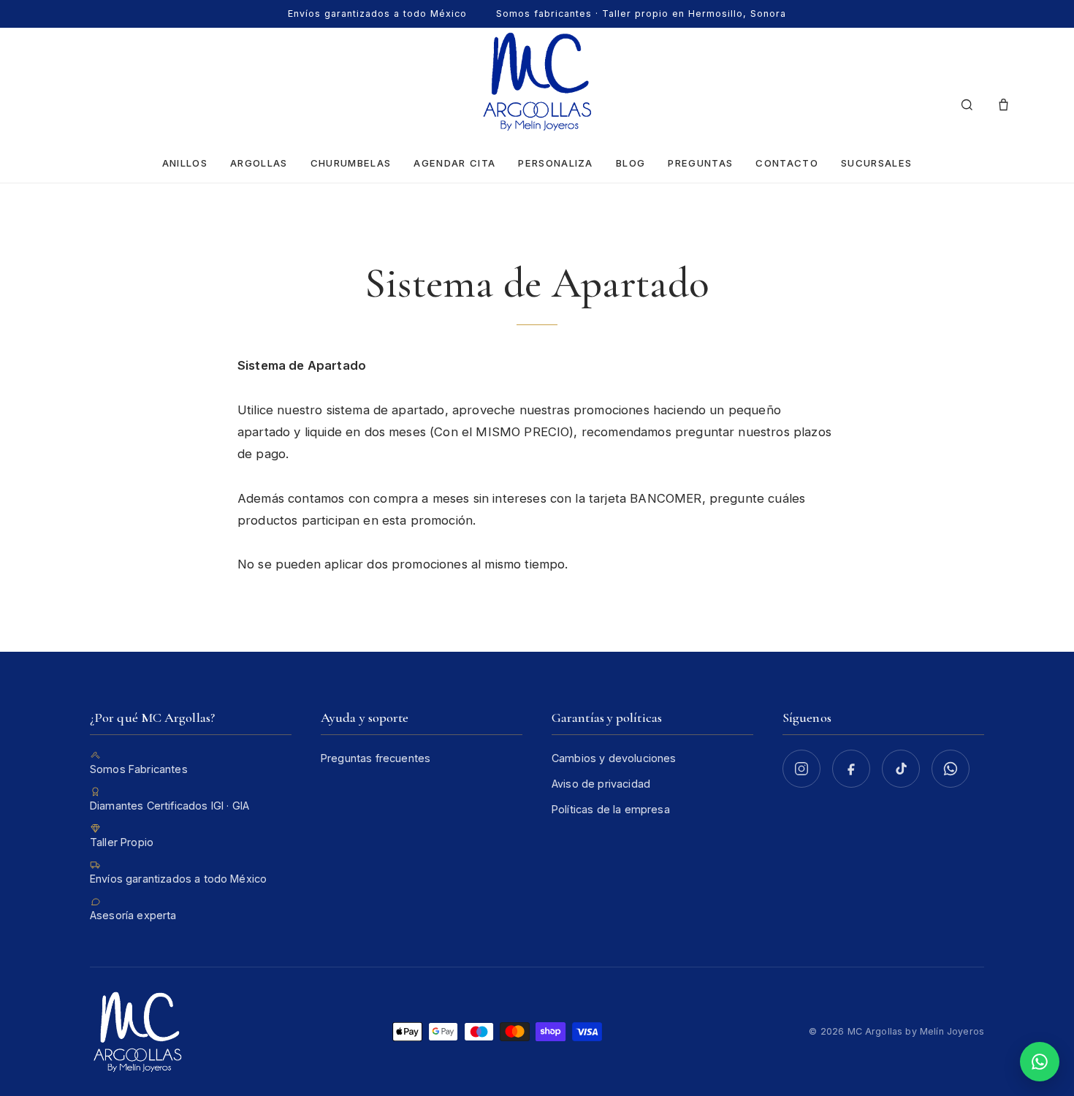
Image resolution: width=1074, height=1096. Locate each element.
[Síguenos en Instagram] (801, 769)
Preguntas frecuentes (375, 758)
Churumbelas (351, 163)
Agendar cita (454, 163)
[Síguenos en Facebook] (851, 769)
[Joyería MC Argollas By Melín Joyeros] (537, 81)
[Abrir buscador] (967, 105)
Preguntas (700, 163)
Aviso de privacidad (601, 783)
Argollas (259, 163)
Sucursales (876, 163)
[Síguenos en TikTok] (901, 769)
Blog (630, 163)
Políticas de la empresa (611, 809)
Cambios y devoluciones (614, 758)
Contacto (786, 163)
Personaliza (555, 163)
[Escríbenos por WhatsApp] (951, 769)
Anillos (184, 163)
